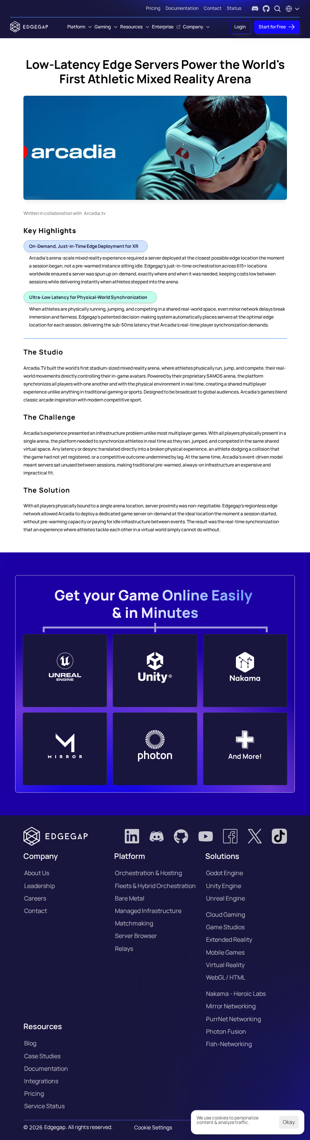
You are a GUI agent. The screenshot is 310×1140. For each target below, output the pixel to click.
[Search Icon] (277, 8)
